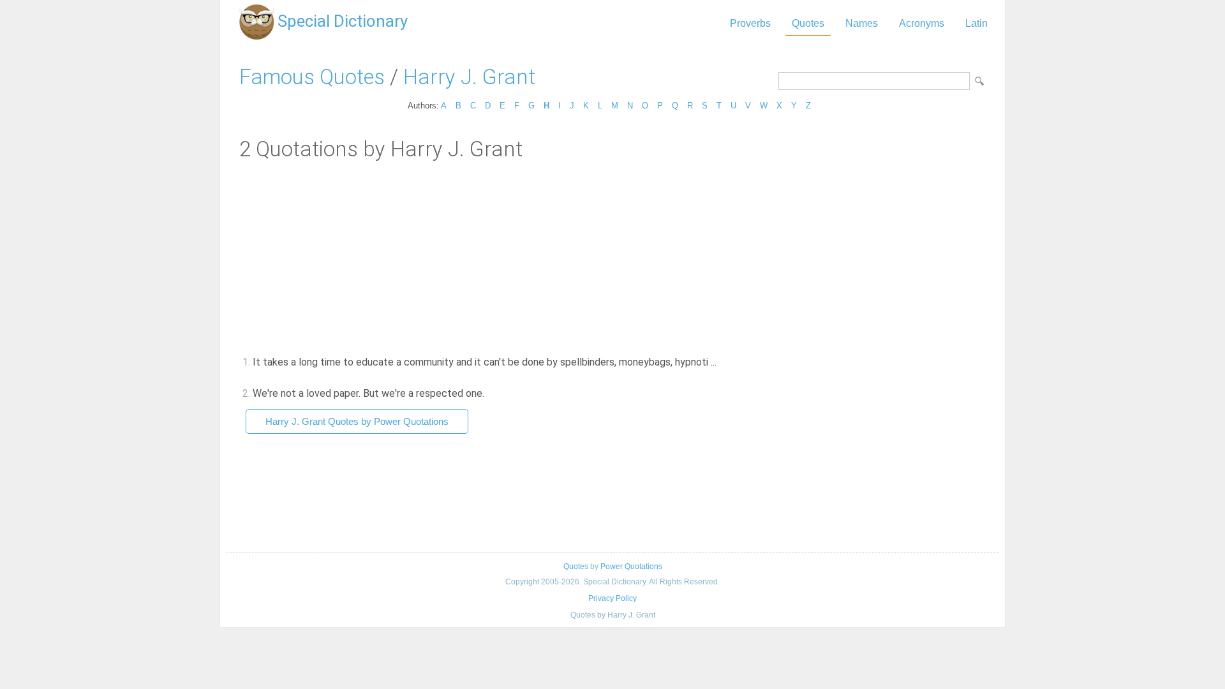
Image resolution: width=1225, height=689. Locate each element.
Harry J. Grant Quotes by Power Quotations (357, 421)
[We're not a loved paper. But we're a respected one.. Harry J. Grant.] (491, 393)
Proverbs (750, 23)
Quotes (808, 23)
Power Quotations (631, 566)
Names (861, 23)
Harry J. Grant (469, 76)
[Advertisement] (612, 257)
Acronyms (921, 23)
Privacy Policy (612, 598)
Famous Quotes (312, 76)
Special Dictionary (343, 21)
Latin (976, 23)
